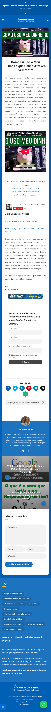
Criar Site (33, 604)
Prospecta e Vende (13, 624)
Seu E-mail (13, 337)
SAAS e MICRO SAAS (13, 629)
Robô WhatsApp (35, 624)
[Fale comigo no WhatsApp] (43, 704)
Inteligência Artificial (13, 619)
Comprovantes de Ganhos (16, 598)
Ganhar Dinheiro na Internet (17, 614)
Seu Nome (13, 328)
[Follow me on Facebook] (28, 451)
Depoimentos (10, 609)
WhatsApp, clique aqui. (25, 702)
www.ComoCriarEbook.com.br (25, 195)
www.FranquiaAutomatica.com (25, 191)
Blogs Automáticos (13, 593)
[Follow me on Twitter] (23, 451)
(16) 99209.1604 (25, 705)
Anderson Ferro (25, 429)
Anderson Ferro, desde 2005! (30, 696)
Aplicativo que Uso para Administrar (21, 221)
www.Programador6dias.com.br (25, 188)
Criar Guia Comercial (13, 604)
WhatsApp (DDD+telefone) (19, 346)
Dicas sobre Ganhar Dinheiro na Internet (23, 356)
